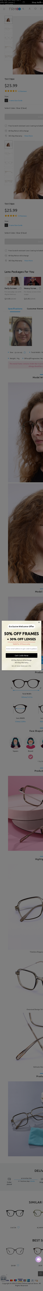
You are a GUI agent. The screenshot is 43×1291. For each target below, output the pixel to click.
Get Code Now (21, 655)
